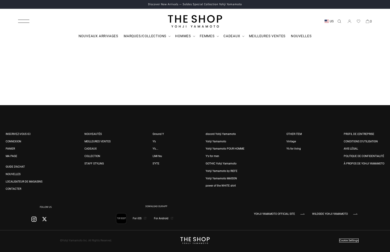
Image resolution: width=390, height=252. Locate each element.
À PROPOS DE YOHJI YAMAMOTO (364, 163)
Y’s (154, 141)
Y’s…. (155, 148)
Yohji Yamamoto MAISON (221, 178)
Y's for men (212, 156)
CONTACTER (13, 188)
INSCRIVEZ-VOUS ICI (18, 134)
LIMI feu (157, 156)
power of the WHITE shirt (221, 185)
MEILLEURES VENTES (97, 141)
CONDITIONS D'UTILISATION (361, 141)
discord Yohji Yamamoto (221, 134)
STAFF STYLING (94, 163)
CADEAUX (90, 148)
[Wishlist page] (358, 21)
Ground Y (158, 134)
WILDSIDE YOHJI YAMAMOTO (330, 213)
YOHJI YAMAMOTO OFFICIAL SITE (274, 213)
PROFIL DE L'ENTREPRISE (359, 134)
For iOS (137, 218)
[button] (23, 21)
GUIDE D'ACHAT (15, 166)
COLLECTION (92, 156)
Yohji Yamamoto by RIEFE (221, 171)
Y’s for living (293, 148)
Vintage (291, 141)
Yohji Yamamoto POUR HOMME (225, 148)
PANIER (10, 148)
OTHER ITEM (294, 134)
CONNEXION (13, 141)
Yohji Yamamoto (216, 141)
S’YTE (156, 163)
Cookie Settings (348, 240)
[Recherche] (339, 21)
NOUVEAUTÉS (93, 134)
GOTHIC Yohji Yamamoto (221, 163)
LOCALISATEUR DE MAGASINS (24, 181)
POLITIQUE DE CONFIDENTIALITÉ (364, 156)
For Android (161, 218)
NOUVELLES (13, 174)
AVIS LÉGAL (351, 148)
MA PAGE (11, 156)
